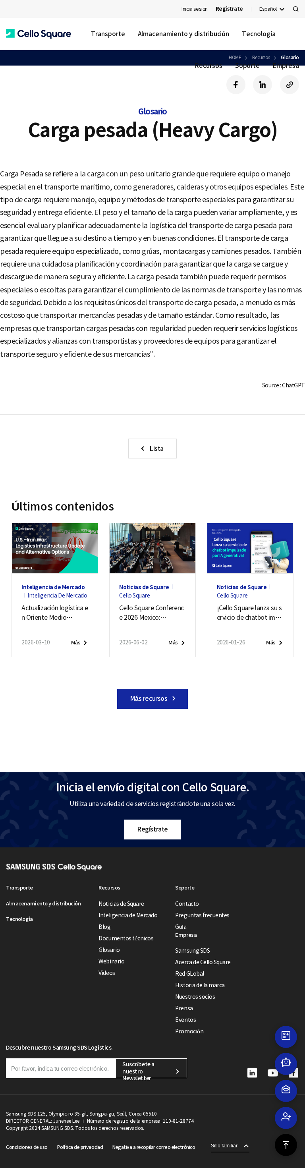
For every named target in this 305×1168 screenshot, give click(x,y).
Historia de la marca (199, 985)
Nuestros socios (195, 996)
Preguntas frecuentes (202, 915)
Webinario (111, 961)
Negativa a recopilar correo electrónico (153, 1147)
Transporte (108, 34)
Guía (180, 926)
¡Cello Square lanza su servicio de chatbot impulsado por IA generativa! (250, 613)
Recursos (208, 66)
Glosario (109, 949)
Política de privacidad (80, 1147)
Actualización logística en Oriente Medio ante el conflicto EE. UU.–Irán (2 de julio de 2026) (54, 613)
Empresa (285, 66)
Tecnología (258, 34)
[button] (38, 34)
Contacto (187, 903)
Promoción (189, 1031)
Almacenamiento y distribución (184, 34)
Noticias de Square (121, 903)
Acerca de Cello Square (202, 962)
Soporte (247, 66)
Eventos (185, 1019)
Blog (104, 926)
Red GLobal (189, 973)
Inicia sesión (194, 9)
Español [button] (268, 9)
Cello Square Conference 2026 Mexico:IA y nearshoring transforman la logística (152, 613)
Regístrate (152, 829)
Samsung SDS (192, 950)
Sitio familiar (224, 1146)
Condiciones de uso (26, 1147)
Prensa (184, 1008)
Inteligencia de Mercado (127, 915)
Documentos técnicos (125, 938)
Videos (106, 973)
